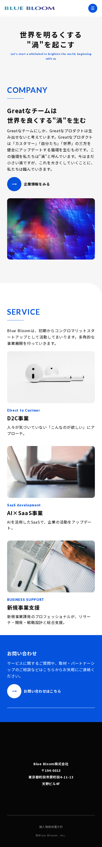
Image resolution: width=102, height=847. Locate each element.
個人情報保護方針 (51, 827)
